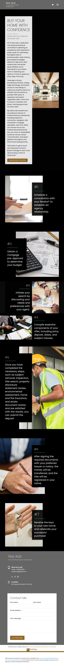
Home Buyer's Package (17, 160)
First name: (14, 602)
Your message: (15, 618)
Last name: (37, 602)
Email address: (15, 610)
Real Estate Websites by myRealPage (46, 647)
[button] (17, 160)
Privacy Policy (31, 647)
